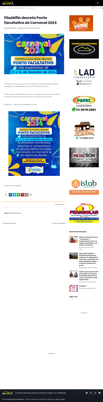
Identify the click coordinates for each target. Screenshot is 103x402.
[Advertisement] (84, 328)
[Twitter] (14, 194)
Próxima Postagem (59, 223)
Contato (3, 8)
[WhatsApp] (18, 194)
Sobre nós (30, 8)
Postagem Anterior (9, 223)
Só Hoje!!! (83, 286)
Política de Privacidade (17, 8)
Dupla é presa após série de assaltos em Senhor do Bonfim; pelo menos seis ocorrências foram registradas (88, 276)
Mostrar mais (59, 204)
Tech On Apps (60, 399)
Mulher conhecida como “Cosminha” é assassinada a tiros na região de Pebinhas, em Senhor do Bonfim (88, 241)
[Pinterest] (22, 194)
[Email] (26, 194)
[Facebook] (10, 194)
